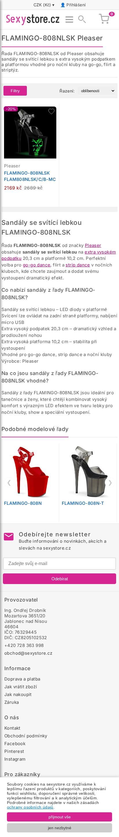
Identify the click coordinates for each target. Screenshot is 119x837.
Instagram (15, 759)
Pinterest (14, 751)
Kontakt (12, 728)
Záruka (11, 702)
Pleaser (93, 245)
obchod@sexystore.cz (28, 653)
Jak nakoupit (18, 694)
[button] (51, 111)
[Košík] (104, 19)
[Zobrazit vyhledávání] (80, 19)
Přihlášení (75, 4)
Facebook (14, 743)
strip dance (78, 265)
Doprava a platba (22, 679)
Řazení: (67, 90)
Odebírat (59, 578)
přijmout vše (60, 817)
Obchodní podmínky (25, 736)
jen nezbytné (59, 828)
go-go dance (36, 265)
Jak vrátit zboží (20, 686)
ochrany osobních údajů (30, 807)
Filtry (15, 90)
